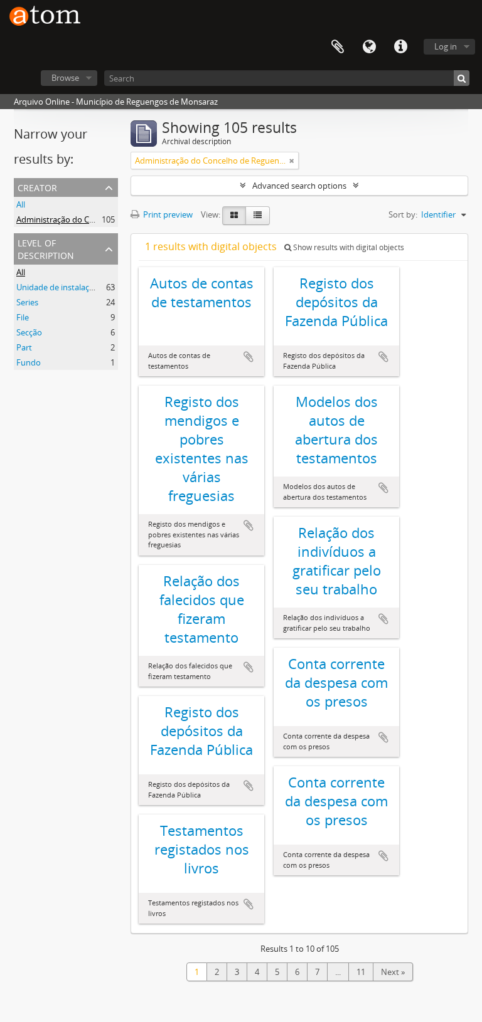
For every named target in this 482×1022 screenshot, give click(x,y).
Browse (65, 77)
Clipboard (337, 47)
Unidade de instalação (57, 287)
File (22, 317)
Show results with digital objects (347, 247)
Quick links (400, 47)
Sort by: (402, 214)
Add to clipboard (248, 356)
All (20, 204)
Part (24, 347)
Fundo (28, 362)
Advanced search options (299, 185)
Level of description (46, 248)
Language (369, 47)
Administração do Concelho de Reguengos (95, 219)
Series (27, 302)
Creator (37, 186)
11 (360, 971)
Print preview (167, 214)
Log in (445, 46)
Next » (393, 971)
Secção (29, 332)
